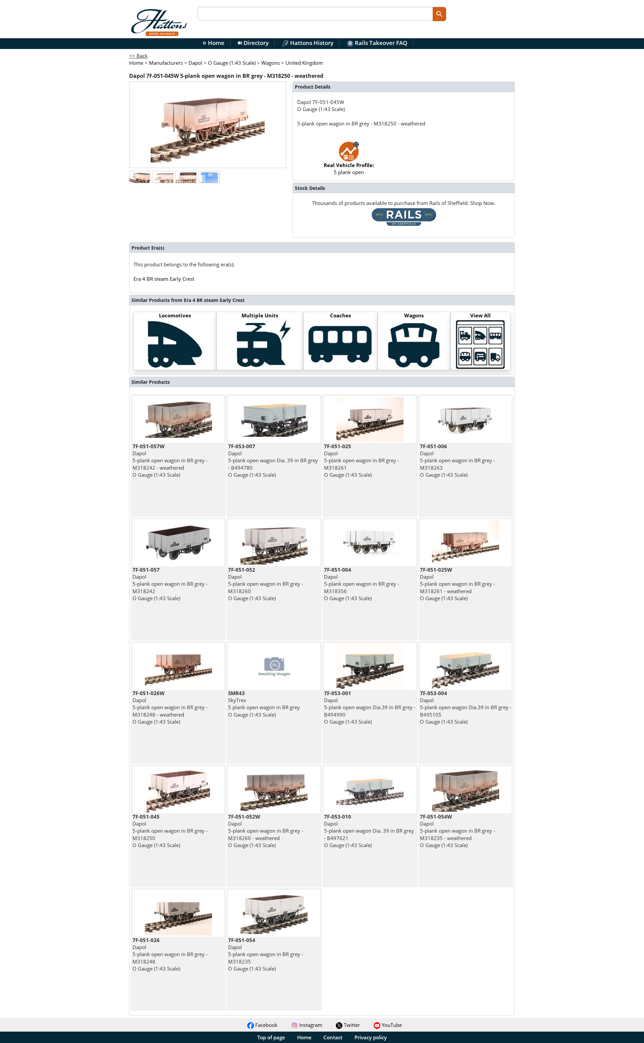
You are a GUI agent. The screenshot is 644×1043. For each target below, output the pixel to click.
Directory (253, 43)
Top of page (271, 1037)
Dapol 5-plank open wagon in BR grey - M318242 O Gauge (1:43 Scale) (170, 584)
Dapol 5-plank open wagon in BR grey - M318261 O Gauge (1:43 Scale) (361, 460)
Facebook (265, 1025)
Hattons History (311, 43)
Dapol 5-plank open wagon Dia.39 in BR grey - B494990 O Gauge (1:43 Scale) (370, 707)
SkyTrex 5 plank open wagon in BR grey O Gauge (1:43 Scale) (264, 704)
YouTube (391, 1025)
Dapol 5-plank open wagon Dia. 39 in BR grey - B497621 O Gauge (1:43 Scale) (369, 830)
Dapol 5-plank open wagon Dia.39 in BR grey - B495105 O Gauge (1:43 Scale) (466, 707)
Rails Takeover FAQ (380, 43)
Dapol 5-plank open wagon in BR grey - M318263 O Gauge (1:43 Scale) (457, 460)
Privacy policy (371, 1037)
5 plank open (349, 168)
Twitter (351, 1025)
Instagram (310, 1025)
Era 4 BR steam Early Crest (163, 278)
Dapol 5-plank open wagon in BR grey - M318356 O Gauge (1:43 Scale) (361, 584)
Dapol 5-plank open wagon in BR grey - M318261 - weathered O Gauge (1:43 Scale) (457, 584)
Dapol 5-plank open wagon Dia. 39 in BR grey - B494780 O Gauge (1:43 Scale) (273, 460)
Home (213, 43)
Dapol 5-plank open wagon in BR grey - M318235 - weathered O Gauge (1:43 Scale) (457, 830)
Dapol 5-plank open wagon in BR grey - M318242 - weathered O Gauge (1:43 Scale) (170, 460)
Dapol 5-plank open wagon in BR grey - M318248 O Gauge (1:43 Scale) (170, 954)
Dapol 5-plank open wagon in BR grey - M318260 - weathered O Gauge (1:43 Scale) (265, 830)
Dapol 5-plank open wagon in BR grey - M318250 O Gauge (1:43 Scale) (170, 830)
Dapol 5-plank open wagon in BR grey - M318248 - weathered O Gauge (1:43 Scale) (170, 707)
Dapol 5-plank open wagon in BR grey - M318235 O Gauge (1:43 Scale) (265, 954)
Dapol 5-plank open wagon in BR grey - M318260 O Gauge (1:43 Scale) (265, 584)
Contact (332, 1037)
